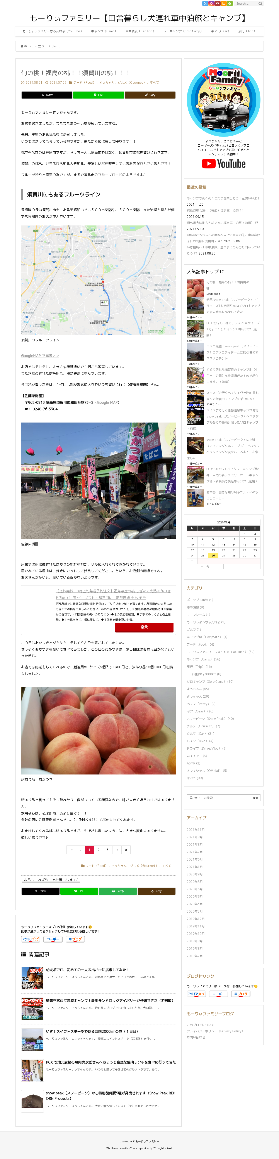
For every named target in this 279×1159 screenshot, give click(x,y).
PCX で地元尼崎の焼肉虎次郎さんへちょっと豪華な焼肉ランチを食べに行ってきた (111, 1062)
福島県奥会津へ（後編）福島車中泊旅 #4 (215, 210)
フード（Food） (52, 46)
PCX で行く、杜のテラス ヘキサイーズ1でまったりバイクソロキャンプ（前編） (233, 329)
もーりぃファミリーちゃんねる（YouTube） (221, 652)
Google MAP (107, 402)
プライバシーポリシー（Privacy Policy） (216, 1031)
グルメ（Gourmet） (132, 82)
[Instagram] (211, 3)
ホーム (28, 46)
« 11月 (205, 566)
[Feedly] (230, 3)
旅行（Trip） (199, 667)
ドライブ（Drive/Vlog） (206, 748)
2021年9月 (195, 837)
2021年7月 (195, 852)
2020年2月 (195, 911)
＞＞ (55, 355)
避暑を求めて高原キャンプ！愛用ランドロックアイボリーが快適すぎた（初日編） (110, 1000)
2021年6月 (195, 859)
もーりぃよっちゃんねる (206, 622)
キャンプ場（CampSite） (207, 637)
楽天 (144, 627)
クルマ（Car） (200, 733)
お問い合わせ (196, 1037)
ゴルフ (194, 629)
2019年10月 (196, 934)
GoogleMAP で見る (36, 355)
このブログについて (200, 1025)
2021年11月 (196, 830)
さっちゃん (106, 82)
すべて (154, 82)
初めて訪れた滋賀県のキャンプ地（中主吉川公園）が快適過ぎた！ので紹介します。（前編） (232, 375)
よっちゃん (198, 689)
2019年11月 (196, 926)
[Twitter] (205, 3)
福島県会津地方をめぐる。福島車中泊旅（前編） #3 (223, 223)
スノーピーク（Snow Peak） (210, 719)
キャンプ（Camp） (203, 659)
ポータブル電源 (200, 600)
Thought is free (162, 1148)
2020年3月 (195, 904)
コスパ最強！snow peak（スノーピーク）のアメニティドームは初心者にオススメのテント (232, 352)
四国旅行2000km (206, 674)
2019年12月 (196, 919)
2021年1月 (195, 867)
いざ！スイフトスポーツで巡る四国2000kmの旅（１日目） (93, 1031)
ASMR (193, 763)
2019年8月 (195, 948)
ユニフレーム (198, 615)
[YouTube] (217, 3)
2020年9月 (195, 874)
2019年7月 (195, 956)
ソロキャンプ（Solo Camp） (210, 681)
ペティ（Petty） (201, 704)
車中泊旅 (195, 607)
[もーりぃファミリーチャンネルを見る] (223, 163)
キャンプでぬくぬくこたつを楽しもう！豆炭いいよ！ (223, 198)
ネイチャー (197, 756)
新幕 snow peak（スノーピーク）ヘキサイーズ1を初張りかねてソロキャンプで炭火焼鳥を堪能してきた (233, 306)
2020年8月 (195, 882)
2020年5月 (195, 896)
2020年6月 (195, 889)
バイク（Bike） (200, 741)
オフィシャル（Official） (207, 771)
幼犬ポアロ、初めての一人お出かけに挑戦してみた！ (88, 969)
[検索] (260, 3)
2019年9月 (195, 941)
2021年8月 (195, 844)
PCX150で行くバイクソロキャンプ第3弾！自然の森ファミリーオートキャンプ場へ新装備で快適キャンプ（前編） (233, 475)
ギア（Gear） (200, 711)
